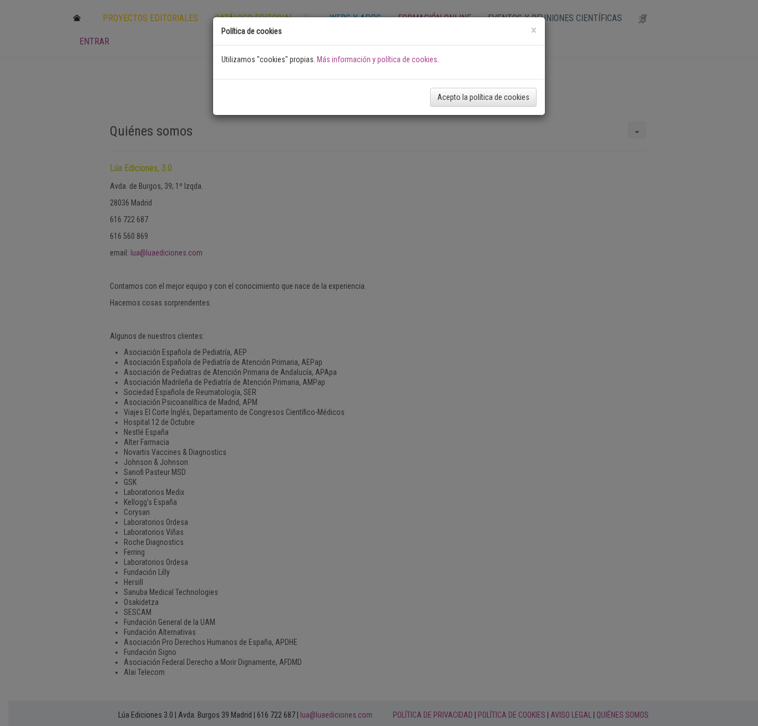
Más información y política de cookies (377, 59)
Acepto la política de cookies (483, 97)
